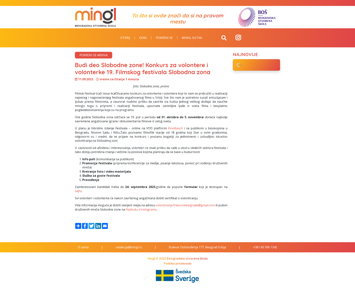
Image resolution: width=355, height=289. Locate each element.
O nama (83, 247)
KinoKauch (175, 128)
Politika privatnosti (177, 263)
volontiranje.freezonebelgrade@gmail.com (185, 205)
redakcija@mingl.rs (129, 247)
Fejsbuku (132, 209)
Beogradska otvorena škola (187, 258)
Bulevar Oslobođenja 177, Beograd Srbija (197, 247)
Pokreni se (164, 38)
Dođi (143, 38)
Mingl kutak (192, 38)
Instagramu (149, 209)
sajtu (78, 191)
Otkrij (125, 38)
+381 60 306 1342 (265, 247)
